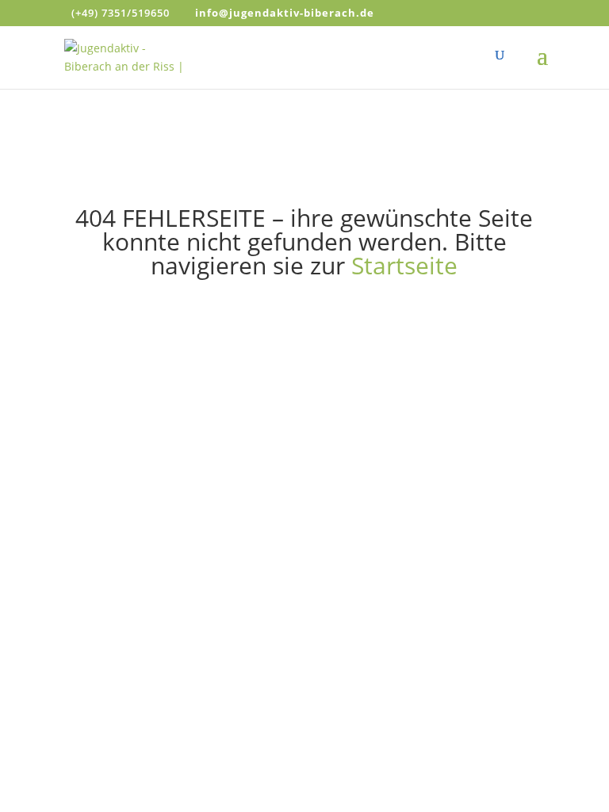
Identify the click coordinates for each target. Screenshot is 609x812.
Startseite (404, 265)
